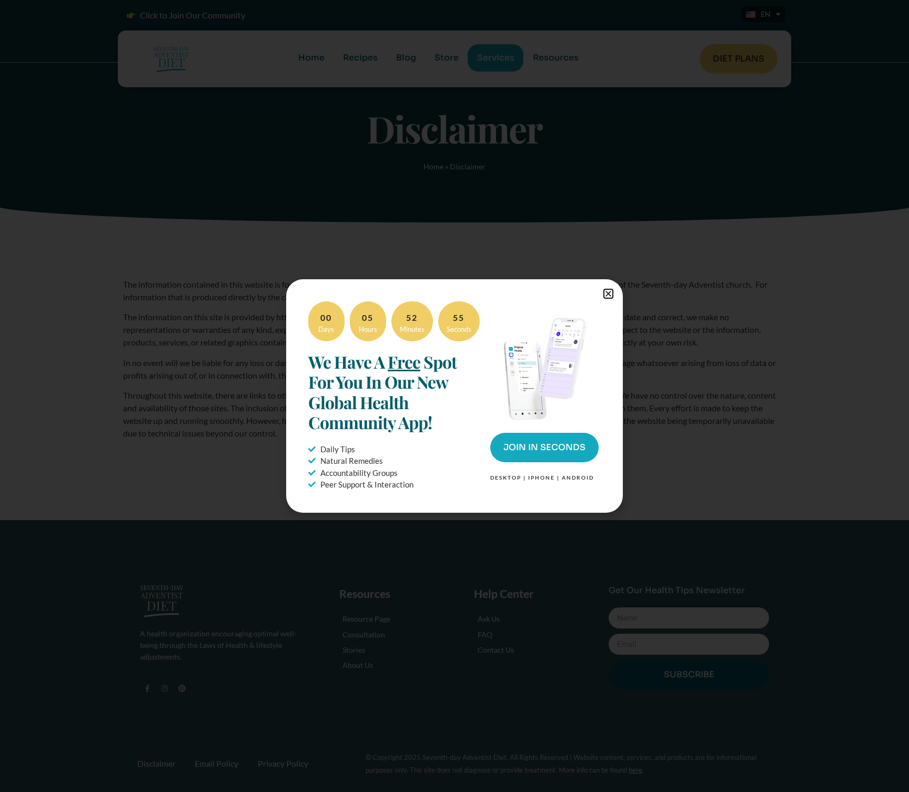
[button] (608, 294)
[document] (454, 396)
